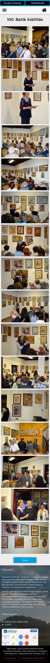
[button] (4, 10)
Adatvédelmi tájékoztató (32, 658)
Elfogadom (11, 658)
